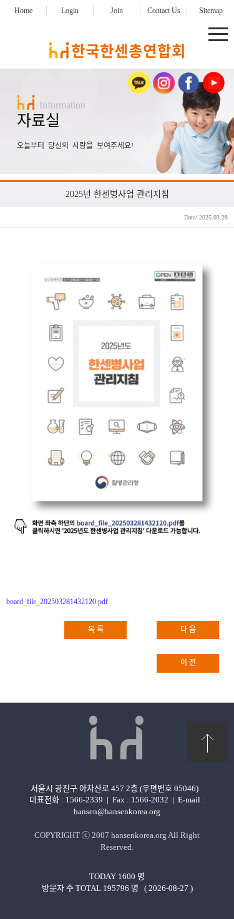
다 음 (188, 629)
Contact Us (163, 10)
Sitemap (211, 10)
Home (23, 10)
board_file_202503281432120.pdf (57, 601)
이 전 (188, 662)
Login (70, 10)
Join (116, 10)
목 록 (96, 629)
